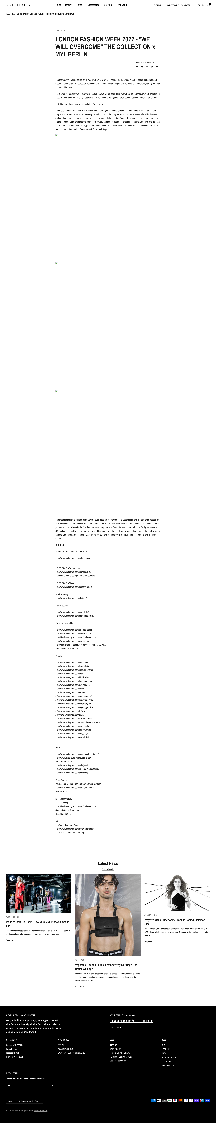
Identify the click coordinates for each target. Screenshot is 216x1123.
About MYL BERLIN (66, 1049)
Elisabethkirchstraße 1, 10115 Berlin (131, 1021)
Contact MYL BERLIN (14, 1045)
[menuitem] (59, 5)
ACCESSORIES (93, 5)
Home (8, 14)
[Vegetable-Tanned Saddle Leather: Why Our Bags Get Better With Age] (108, 915)
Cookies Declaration (118, 1060)
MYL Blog (62, 1045)
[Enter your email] (51, 1086)
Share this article (145, 62)
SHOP (59, 5)
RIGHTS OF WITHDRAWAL (121, 1052)
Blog (13, 14)
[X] (142, 66)
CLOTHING (108, 5)
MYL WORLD (123, 5)
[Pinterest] (147, 66)
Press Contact (11, 1049)
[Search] (203, 5)
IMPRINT (113, 1045)
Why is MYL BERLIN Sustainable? (71, 1052)
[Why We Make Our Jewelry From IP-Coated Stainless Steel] (177, 892)
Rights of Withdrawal (14, 1056)
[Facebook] (137, 66)
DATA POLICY (115, 1049)
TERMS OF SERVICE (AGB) (121, 1056)
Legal (112, 1040)
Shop (164, 1040)
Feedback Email (12, 1052)
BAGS (80, 5)
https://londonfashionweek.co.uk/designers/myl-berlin (83, 104)
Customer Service (14, 1040)
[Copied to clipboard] (157, 66)
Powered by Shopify (41, 1110)
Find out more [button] (115, 1027)
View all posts (108, 869)
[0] (208, 5)
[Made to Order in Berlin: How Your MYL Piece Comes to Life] (39, 893)
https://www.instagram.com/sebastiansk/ (73, 558)
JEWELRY (68, 5)
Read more (10, 940)
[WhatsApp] (152, 66)
